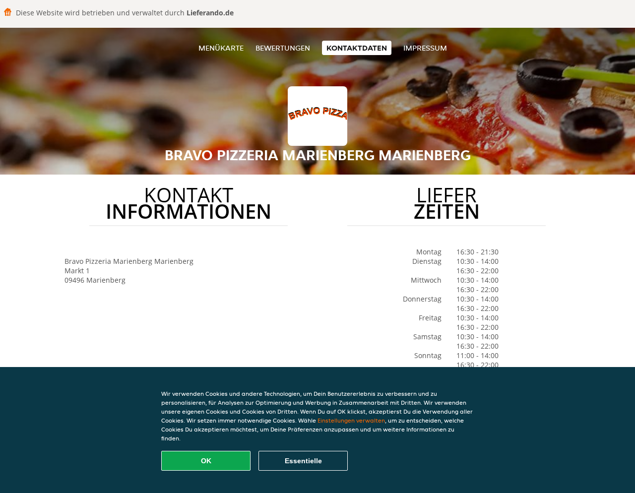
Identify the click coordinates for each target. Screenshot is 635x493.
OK (206, 461)
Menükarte (221, 48)
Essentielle (303, 461)
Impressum (425, 48)
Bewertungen (282, 48)
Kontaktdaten (356, 48)
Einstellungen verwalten (351, 420)
